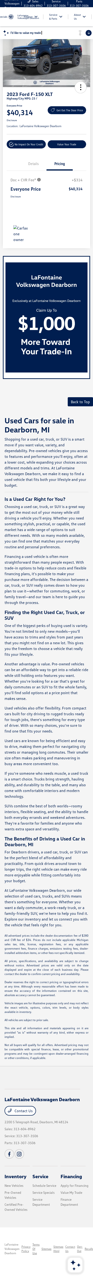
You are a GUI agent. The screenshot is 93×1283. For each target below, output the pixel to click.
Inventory (15, 1176)
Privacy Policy (26, 1249)
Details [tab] (33, 163)
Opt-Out (80, 1249)
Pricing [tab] (59, 163)
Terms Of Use (36, 1249)
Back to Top (80, 401)
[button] (81, 87)
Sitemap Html (58, 1249)
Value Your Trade (66, 144)
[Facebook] (9, 1154)
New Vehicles (14, 1185)
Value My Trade (71, 1192)
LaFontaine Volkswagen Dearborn (12, 1249)
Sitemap (46, 1249)
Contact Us (23, 1110)
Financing (71, 1176)
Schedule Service (44, 1185)
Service (40, 1176)
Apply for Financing (74, 1185)
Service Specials (43, 1192)
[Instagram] (19, 1154)
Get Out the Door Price (70, 110)
